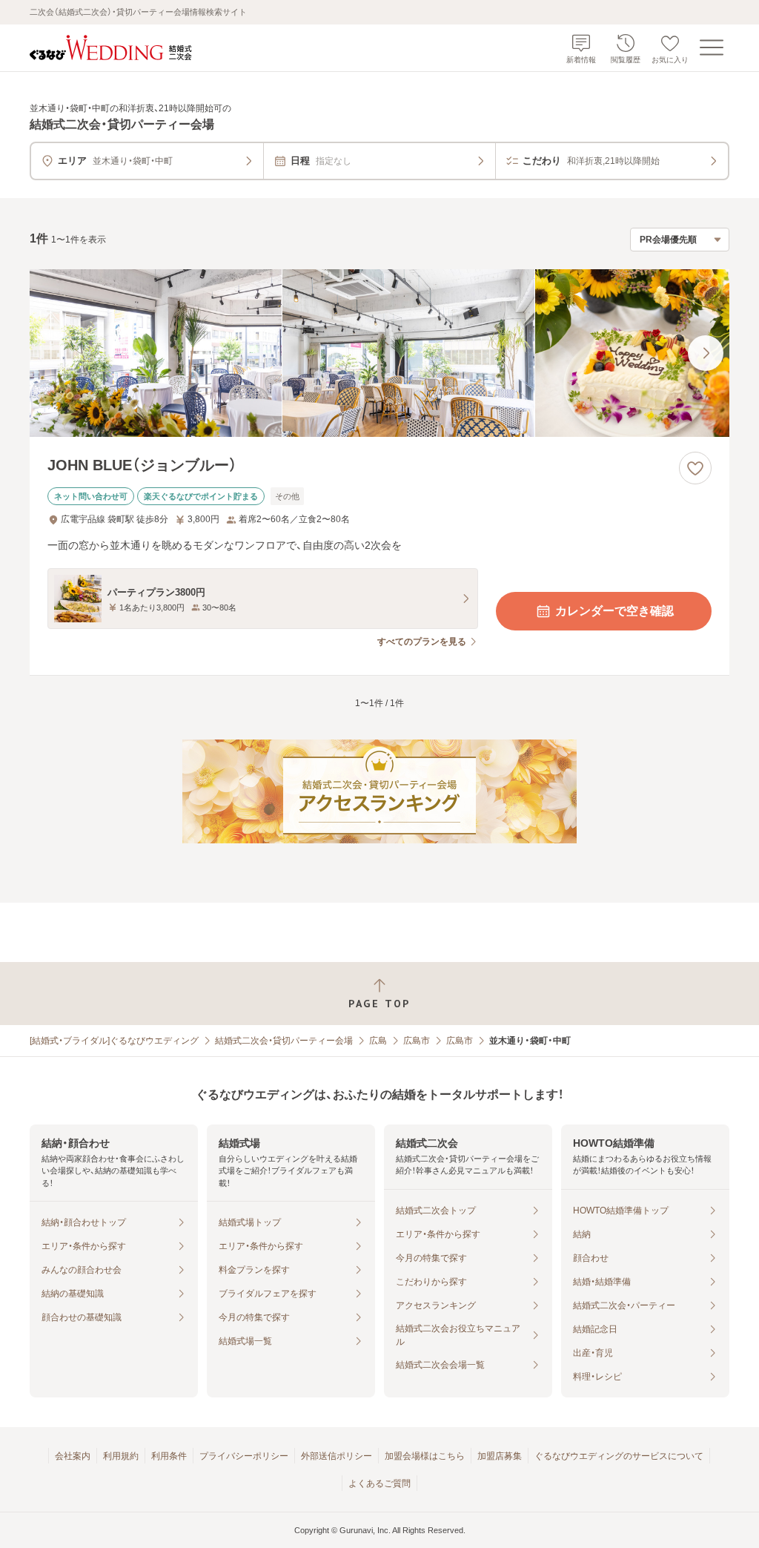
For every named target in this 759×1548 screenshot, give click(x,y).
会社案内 (72, 1456)
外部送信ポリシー (336, 1456)
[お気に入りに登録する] (695, 468)
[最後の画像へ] (705, 353)
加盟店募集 (499, 1456)
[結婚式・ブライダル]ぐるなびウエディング (114, 1040)
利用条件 (169, 1456)
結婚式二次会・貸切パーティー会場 (284, 1040)
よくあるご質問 (379, 1483)
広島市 (416, 1040)
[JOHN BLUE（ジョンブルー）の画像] (379, 353)
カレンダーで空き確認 (614, 611)
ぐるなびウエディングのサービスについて (618, 1456)
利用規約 (121, 1456)
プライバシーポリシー (243, 1456)
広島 (378, 1040)
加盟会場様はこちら (425, 1456)
